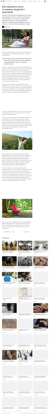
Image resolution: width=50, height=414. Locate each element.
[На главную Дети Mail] (3, 1)
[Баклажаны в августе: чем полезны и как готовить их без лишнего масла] (40, 388)
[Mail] (1, 1)
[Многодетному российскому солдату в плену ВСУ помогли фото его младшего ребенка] (25, 248)
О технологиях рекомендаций (32, 413)
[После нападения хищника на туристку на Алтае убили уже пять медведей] (9, 263)
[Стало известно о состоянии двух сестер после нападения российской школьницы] (9, 279)
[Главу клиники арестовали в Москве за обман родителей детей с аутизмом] (9, 404)
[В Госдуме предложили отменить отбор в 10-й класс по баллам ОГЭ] (40, 404)
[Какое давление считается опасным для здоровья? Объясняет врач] (25, 357)
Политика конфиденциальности (41, 413)
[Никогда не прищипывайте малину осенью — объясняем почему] (9, 388)
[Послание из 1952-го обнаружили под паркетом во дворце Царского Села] (9, 326)
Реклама (8, 413)
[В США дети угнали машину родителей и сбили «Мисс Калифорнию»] (25, 404)
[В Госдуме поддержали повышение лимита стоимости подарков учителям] (25, 373)
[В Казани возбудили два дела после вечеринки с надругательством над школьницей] (9, 310)
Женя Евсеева (7, 26)
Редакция (25, 413)
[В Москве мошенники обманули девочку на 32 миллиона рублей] (40, 326)
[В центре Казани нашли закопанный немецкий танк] (9, 373)
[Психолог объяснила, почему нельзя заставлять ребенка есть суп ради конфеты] (25, 279)
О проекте (22, 413)
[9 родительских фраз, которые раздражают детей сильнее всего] (40, 310)
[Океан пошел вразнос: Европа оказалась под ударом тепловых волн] (40, 341)
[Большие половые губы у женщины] (9, 295)
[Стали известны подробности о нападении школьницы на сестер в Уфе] (25, 388)
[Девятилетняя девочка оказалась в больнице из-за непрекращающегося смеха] (40, 248)
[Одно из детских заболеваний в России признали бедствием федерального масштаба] (40, 373)
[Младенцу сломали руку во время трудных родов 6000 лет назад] (40, 357)
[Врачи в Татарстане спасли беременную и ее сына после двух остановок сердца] (40, 279)
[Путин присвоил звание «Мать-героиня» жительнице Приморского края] (9, 341)
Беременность (9, 4)
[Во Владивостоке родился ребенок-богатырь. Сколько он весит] (40, 263)
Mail (1, 413)
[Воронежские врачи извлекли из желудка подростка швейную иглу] (25, 310)
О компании (4, 413)
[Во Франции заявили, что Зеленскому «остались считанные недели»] (25, 295)
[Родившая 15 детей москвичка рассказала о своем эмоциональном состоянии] (25, 326)
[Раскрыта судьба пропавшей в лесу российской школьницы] (25, 263)
